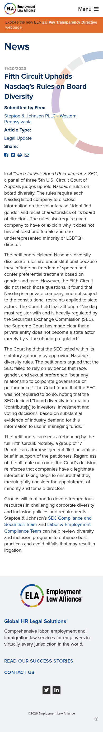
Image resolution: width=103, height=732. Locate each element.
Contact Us (19, 672)
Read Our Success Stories (38, 661)
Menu (85, 9)
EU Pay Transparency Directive (69, 22)
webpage (13, 27)
